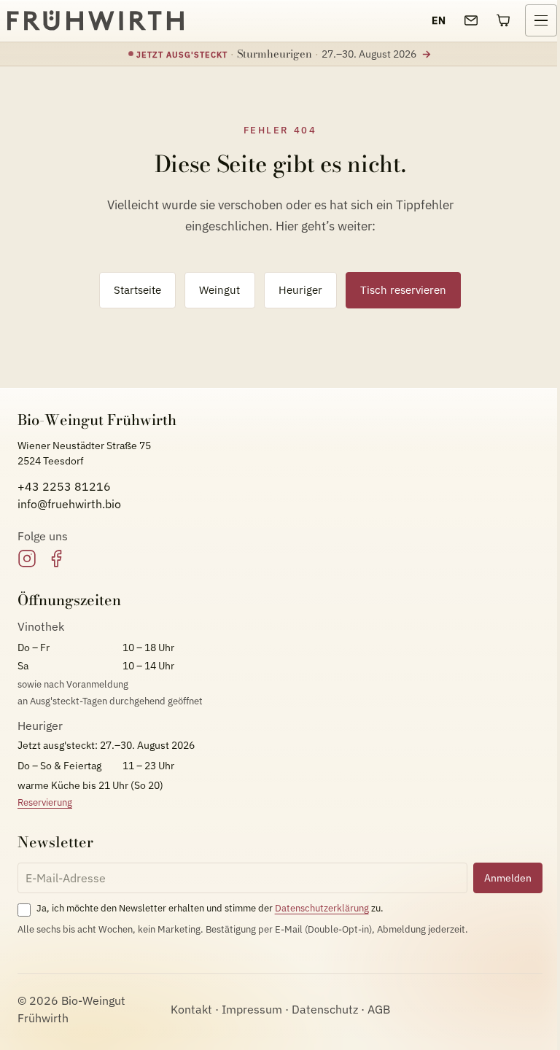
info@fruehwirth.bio (69, 504)
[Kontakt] (471, 20)
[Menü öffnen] (541, 20)
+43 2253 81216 (64, 486)
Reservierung (45, 802)
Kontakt (191, 1009)
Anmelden (508, 877)
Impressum (252, 1009)
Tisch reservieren (403, 289)
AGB (379, 1009)
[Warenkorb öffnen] (503, 20)
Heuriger (300, 289)
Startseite (137, 289)
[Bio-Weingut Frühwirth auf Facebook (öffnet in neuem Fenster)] (56, 558)
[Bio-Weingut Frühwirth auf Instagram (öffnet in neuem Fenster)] (27, 558)
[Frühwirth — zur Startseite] (95, 20)
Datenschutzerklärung (322, 908)
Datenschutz (325, 1009)
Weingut (219, 289)
